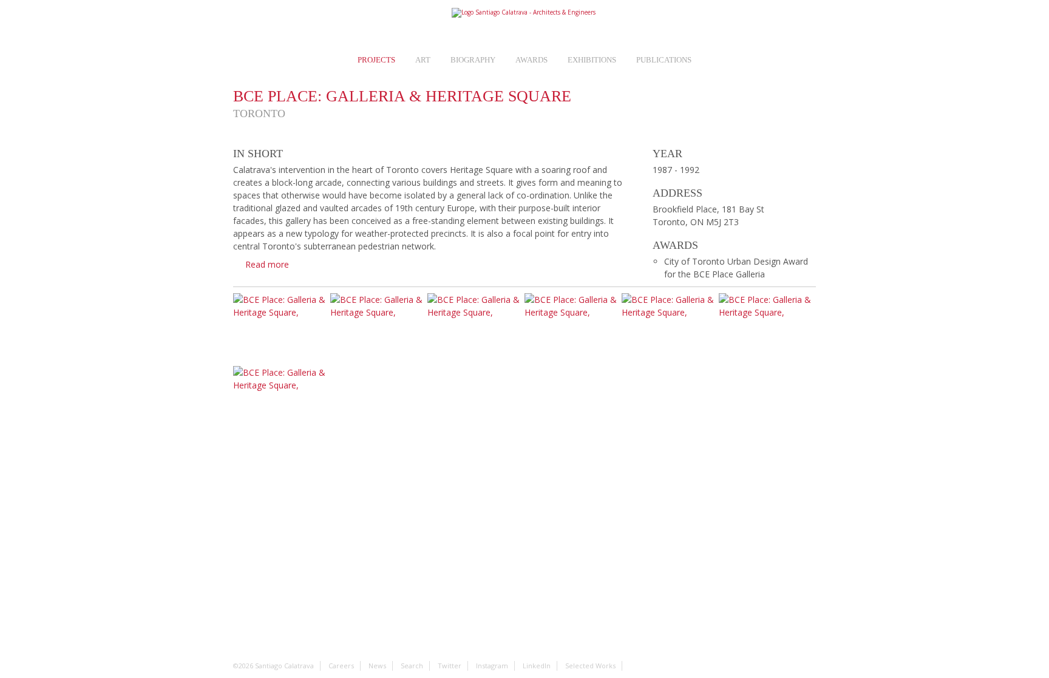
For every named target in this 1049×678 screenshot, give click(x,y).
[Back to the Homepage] (524, 13)
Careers (268, 25)
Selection (323, 25)
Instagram (752, 25)
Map (768, 99)
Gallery (731, 99)
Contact (698, 25)
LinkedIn (780, 25)
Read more (267, 264)
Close (806, 99)
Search (807, 25)
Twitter (726, 25)
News (296, 25)
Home (242, 25)
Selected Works (590, 665)
